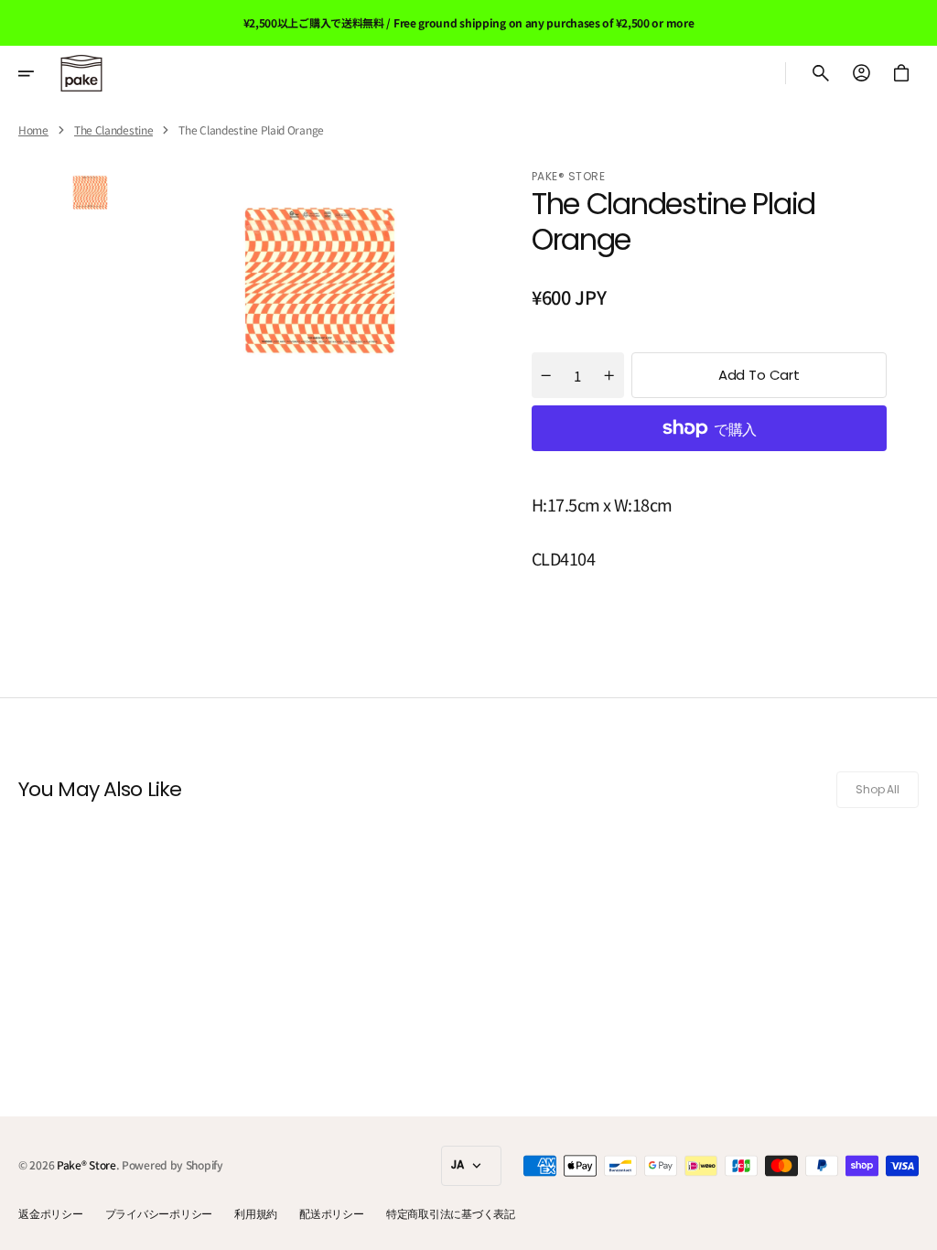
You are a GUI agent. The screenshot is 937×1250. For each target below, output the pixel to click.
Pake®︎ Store (86, 1164)
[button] (38, 73)
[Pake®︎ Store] (81, 73)
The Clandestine (114, 130)
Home (33, 130)
